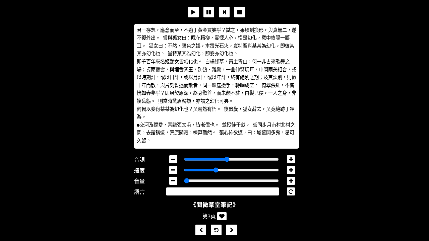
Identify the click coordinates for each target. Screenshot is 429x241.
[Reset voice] (291, 191)
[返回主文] (214, 230)
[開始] (193, 12)
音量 (139, 181)
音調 (139, 160)
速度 (139, 170)
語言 (139, 192)
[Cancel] (239, 12)
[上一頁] (199, 230)
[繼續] (224, 12)
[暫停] (208, 12)
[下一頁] (230, 230)
